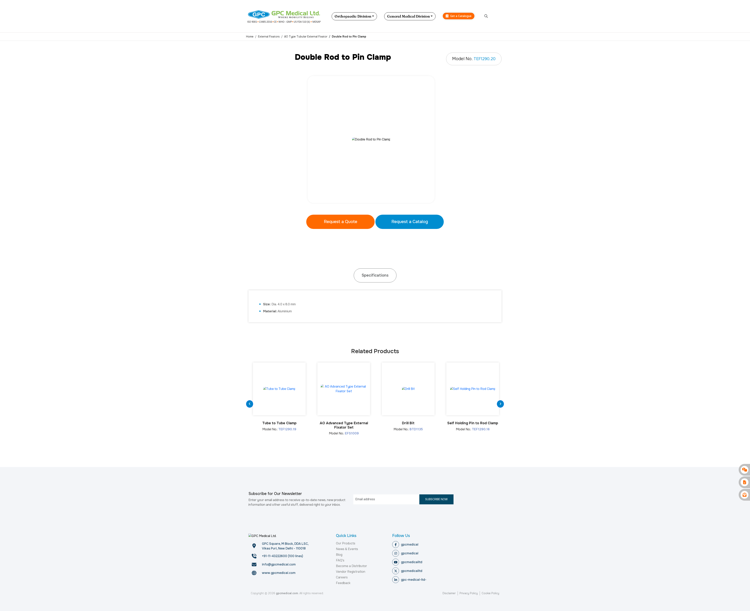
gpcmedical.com (287, 593)
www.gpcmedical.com (279, 573)
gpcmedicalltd (411, 562)
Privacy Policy (469, 593)
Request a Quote (340, 221)
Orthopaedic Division (353, 16)
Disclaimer (449, 593)
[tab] (375, 275)
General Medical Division (408, 16)
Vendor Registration (350, 572)
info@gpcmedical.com (279, 564)
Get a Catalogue (460, 16)
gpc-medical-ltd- (413, 580)
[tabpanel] (375, 139)
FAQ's (340, 560)
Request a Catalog (409, 221)
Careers (342, 577)
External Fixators (269, 36)
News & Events (347, 549)
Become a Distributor (351, 566)
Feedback (343, 583)
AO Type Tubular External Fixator (305, 36)
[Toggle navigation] (501, 16)
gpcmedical (409, 544)
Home (250, 36)
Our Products (345, 543)
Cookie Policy (490, 593)
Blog (339, 555)
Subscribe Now (436, 499)
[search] (486, 16)
